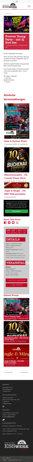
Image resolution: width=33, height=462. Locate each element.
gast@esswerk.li (10, 416)
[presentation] (16, 138)
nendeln (19, 255)
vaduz (11, 257)
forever (8, 255)
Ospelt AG (8, 458)
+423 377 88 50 (11, 415)
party (23, 255)
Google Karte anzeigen (12, 273)
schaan (7, 257)
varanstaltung (17, 257)
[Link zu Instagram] (29, 458)
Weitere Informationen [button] (16, 214)
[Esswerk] (13, 6)
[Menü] (28, 6)
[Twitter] (9, 222)
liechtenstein (13, 255)
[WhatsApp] (17, 222)
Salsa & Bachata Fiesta (15, 141)
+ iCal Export (16, 285)
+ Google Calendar (16, 280)
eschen (18, 253)
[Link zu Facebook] (27, 458)
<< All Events (7, 13)
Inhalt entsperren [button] (16, 211)
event (21, 253)
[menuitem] (28, 6)
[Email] (13, 222)
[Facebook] (5, 222)
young (23, 257)
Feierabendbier (8, 372)
